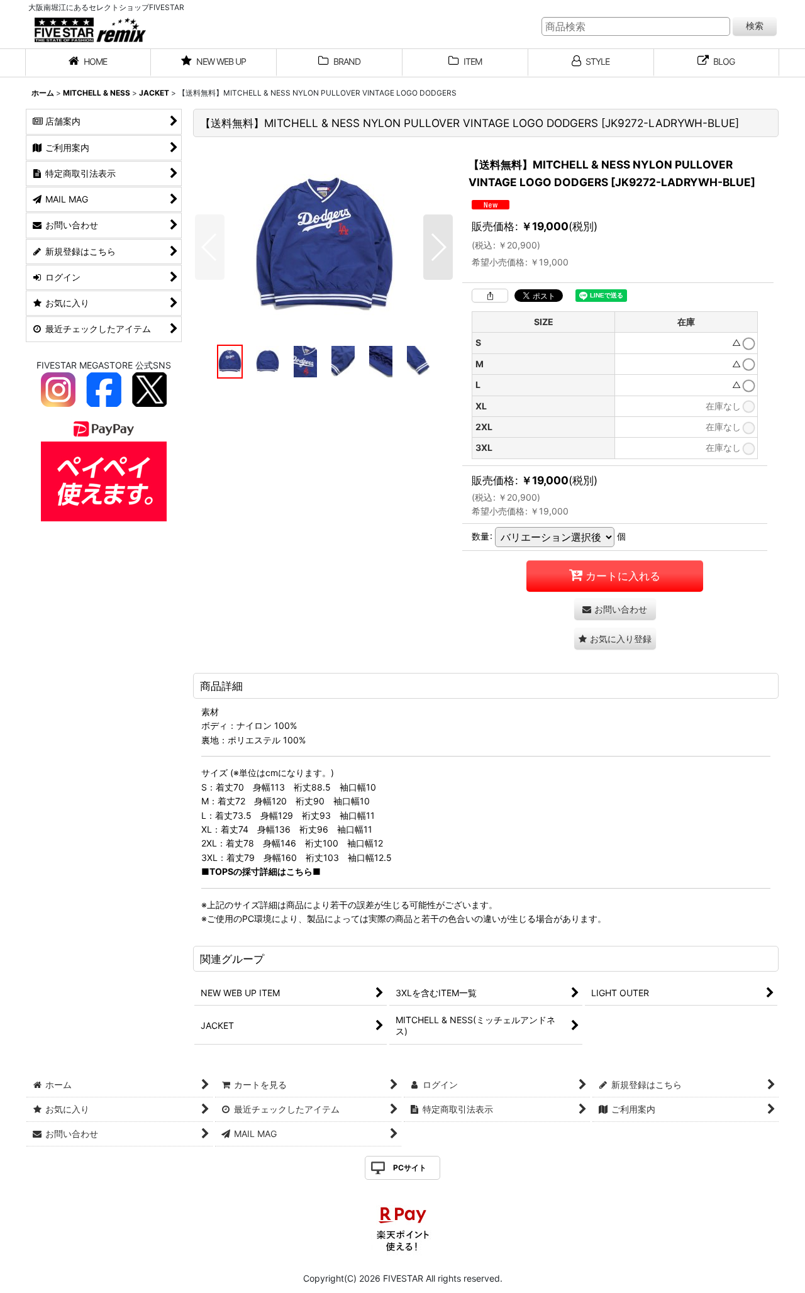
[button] (210, 247)
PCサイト (409, 1167)
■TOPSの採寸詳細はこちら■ (261, 871)
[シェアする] (490, 295)
